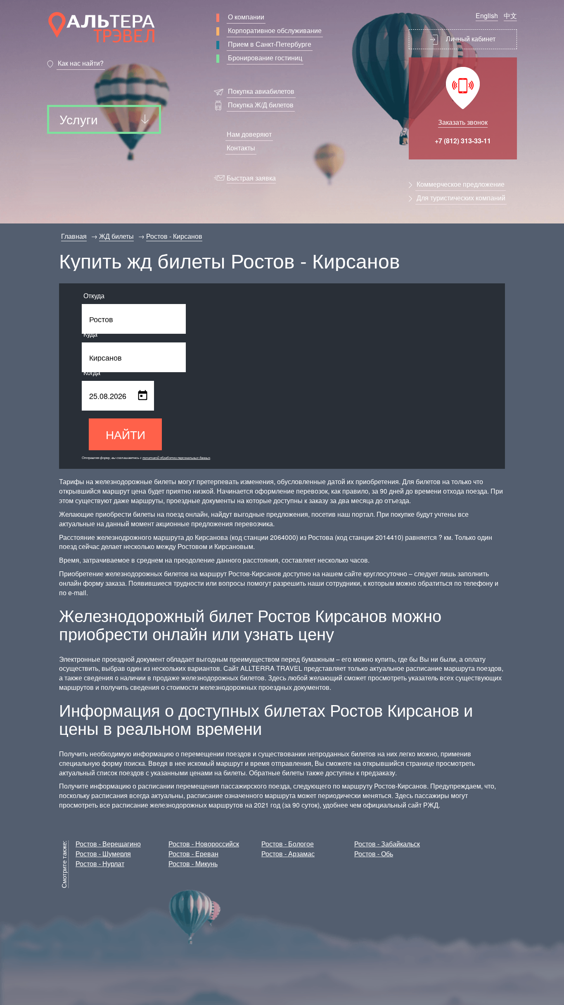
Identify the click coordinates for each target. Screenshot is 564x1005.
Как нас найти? (81, 63)
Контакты (241, 147)
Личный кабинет (469, 38)
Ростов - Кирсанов (174, 236)
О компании (246, 16)
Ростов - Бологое (287, 843)
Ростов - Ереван (193, 853)
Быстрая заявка (251, 178)
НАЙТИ (125, 434)
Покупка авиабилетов (261, 91)
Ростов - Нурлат (100, 863)
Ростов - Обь (373, 853)
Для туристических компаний (461, 197)
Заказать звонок (463, 122)
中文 (510, 15)
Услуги (78, 119)
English (487, 15)
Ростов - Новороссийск (203, 843)
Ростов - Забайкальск (387, 843)
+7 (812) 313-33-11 (463, 140)
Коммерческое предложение (461, 184)
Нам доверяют (249, 134)
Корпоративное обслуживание (275, 30)
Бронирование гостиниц (265, 57)
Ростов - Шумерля (103, 853)
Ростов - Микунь (193, 863)
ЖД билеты (116, 236)
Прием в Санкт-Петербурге (269, 44)
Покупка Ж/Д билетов (261, 104)
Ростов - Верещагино (108, 843)
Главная (74, 236)
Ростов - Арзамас (288, 853)
